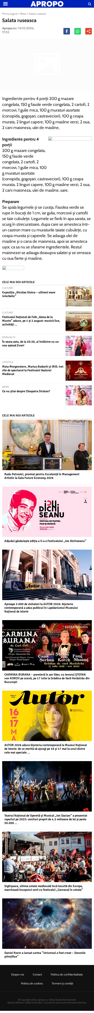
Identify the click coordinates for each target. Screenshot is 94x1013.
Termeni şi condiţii (62, 983)
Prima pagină (9, 13)
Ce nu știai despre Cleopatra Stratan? (26, 391)
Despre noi (17, 974)
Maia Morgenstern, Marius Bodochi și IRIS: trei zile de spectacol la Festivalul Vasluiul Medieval (32, 370)
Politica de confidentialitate (67, 974)
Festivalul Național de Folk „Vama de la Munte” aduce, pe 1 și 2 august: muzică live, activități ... (31, 320)
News (23, 13)
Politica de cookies (32, 983)
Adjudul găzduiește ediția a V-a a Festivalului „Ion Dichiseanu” (45, 541)
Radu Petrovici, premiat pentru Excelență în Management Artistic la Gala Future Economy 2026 (41, 476)
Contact (37, 974)
